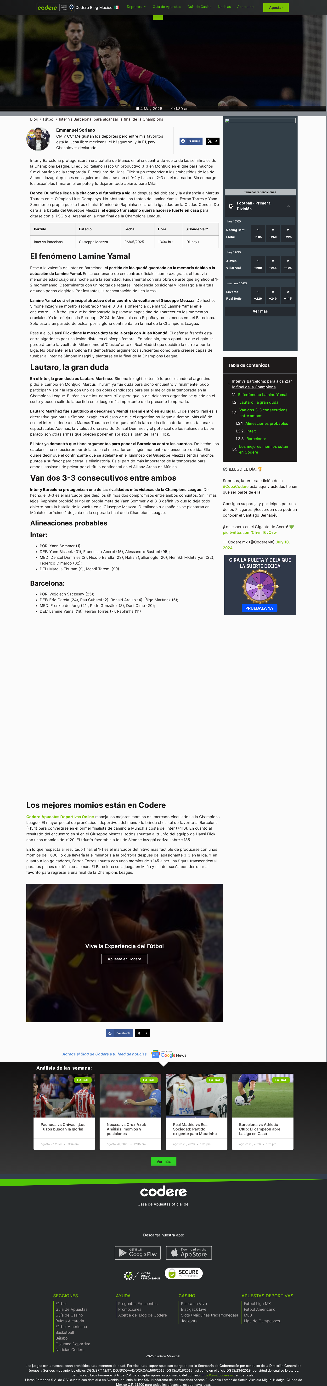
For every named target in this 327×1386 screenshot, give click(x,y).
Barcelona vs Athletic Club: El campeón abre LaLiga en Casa (259, 1129)
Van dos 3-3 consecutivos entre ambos (263, 413)
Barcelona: (256, 438)
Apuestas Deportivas (267, 1295)
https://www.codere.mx (218, 1375)
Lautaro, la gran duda (258, 402)
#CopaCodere (235, 486)
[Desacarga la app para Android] (138, 1253)
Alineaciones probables (266, 423)
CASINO (187, 1295)
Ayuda (123, 1295)
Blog (34, 119)
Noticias (224, 7)
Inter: (251, 431)
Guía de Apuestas (167, 7)
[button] (191, 141)
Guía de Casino (199, 7)
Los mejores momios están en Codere (263, 449)
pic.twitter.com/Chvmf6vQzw (250, 532)
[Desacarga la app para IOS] (189, 1253)
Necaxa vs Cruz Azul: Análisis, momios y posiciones (126, 1129)
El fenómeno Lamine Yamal (262, 394)
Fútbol (48, 119)
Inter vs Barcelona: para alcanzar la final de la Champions (262, 384)
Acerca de (245, 7)
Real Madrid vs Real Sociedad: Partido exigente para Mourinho (195, 1129)
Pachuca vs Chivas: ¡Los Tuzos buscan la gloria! (63, 1126)
